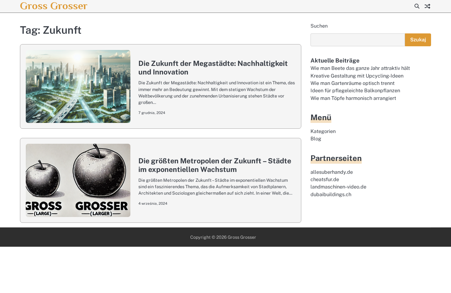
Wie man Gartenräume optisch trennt (352, 83)
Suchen (319, 26)
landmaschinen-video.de (338, 187)
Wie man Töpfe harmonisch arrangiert (353, 98)
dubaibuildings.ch (330, 194)
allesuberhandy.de (331, 172)
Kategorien (323, 131)
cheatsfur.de (324, 179)
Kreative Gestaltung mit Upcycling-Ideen (356, 76)
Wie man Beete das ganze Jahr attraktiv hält (360, 68)
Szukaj (418, 40)
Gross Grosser (53, 5)
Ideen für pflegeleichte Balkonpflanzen (355, 90)
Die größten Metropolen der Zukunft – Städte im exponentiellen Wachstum (214, 165)
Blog (315, 139)
